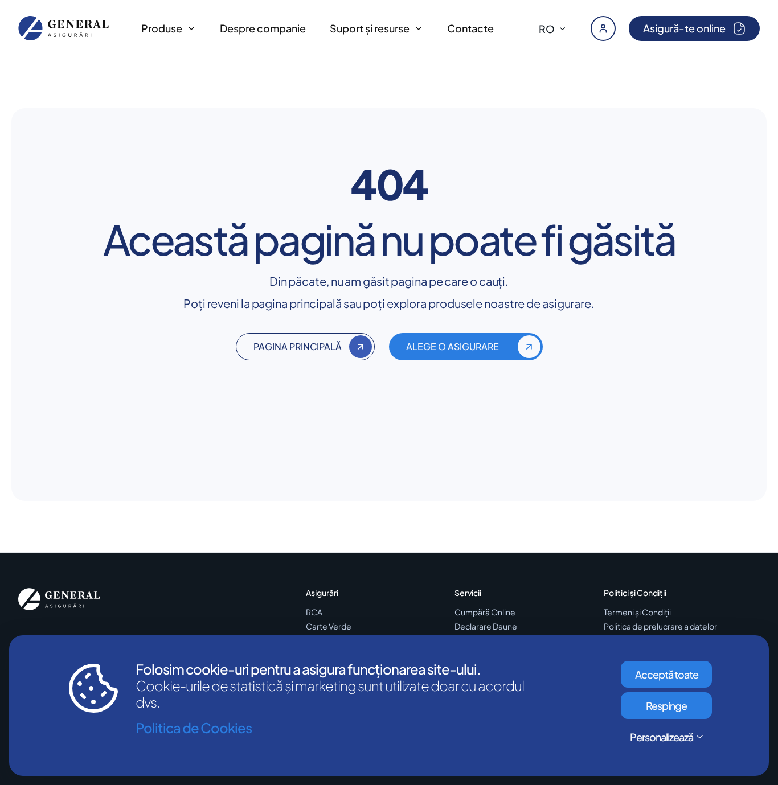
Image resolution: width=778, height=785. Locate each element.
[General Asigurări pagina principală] (63, 28)
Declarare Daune (485, 626)
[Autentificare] (603, 28)
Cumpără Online (484, 612)
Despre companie (263, 28)
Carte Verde (328, 626)
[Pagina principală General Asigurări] (59, 599)
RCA (314, 612)
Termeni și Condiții (637, 612)
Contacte (470, 28)
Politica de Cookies (194, 728)
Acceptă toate (666, 674)
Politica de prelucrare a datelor (660, 626)
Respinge (666, 705)
